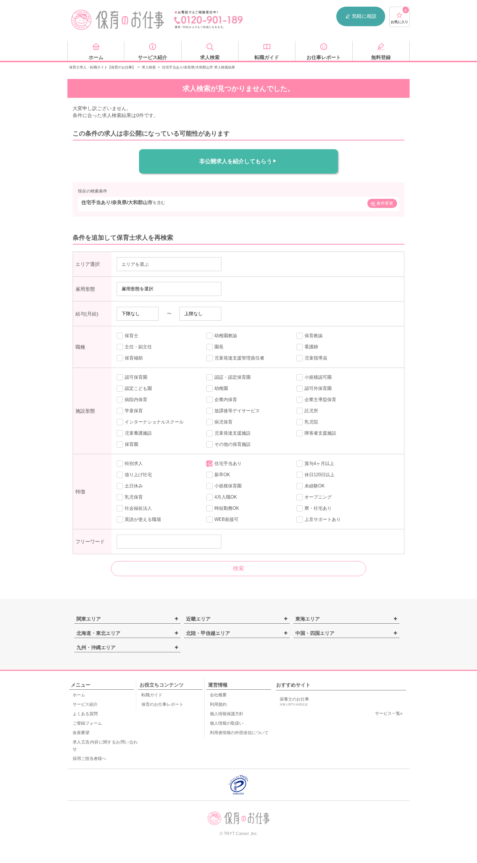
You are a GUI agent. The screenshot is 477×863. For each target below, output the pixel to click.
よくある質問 (85, 713)
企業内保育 (225, 399)
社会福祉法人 (138, 508)
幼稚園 (221, 388)
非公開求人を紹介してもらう (235, 161)
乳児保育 (134, 497)
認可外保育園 (318, 388)
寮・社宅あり (318, 508)
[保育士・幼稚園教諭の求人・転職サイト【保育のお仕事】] (118, 19)
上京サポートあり (322, 519)
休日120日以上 (319, 474)
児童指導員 (315, 358)
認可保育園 (136, 377)
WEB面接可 (226, 519)
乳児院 (311, 422)
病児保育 (223, 422)
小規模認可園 (318, 377)
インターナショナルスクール (154, 422)
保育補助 (134, 358)
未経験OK (314, 485)
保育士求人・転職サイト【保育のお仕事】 (102, 67)
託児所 (311, 410)
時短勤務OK (226, 508)
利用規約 (218, 704)
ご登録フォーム (87, 723)
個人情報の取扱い (226, 723)
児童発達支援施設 (232, 433)
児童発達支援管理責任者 (239, 358)
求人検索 (149, 67)
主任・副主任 (138, 346)
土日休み (134, 485)
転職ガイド (151, 694)
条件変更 (384, 203)
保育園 (131, 444)
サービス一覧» (389, 713)
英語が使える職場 (143, 519)
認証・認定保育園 (232, 377)
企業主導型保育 (320, 399)
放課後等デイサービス (237, 410)
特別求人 (134, 463)
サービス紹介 (85, 704)
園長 (218, 346)
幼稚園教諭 (225, 335)
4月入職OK (225, 497)
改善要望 (81, 732)
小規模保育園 (228, 485)
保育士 (131, 335)
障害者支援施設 (320, 433)
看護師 (311, 346)
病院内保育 (136, 399)
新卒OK (222, 474)
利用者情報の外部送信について (239, 732)
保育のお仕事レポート (162, 704)
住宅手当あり (228, 463)
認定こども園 (138, 388)
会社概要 (218, 694)
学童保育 (134, 410)
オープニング (318, 497)
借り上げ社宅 (138, 474)
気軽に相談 (364, 16)
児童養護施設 (138, 433)
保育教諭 (313, 335)
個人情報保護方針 (226, 713)
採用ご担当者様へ (89, 758)
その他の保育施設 (232, 444)
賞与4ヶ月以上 (319, 463)
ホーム (79, 694)
